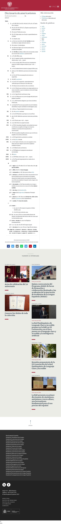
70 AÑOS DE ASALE (10, 264)
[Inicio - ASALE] (9, 5)
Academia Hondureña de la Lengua (15, 469)
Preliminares (45, 18)
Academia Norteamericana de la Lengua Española (18, 473)
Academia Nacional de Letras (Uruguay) (16, 467)
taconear (44, 46)
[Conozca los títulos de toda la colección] (17, 302)
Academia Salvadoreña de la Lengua (15, 442)
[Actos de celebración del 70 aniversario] (17, 274)
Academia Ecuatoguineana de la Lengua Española (18, 475)
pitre (15, 154)
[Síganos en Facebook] (8, 485)
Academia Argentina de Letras (13, 466)
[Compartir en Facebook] (8, 246)
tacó (43, 40)
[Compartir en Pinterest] (30, 246)
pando (17, 111)
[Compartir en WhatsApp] (21, 246)
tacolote (44, 42)
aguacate (18, 198)
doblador (21, 53)
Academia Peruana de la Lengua (14, 448)
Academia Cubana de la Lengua (14, 457)
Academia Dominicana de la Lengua (15, 462)
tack (43, 31)
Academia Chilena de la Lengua (14, 446)
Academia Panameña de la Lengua (14, 455)
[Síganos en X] (4, 485)
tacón (43, 44)
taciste (43, 28)
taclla (43, 35)
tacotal (43, 51)
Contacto (5, 505)
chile (32, 172)
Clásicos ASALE (9, 293)
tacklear (44, 33)
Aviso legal (6, 498)
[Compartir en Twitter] (12, 246)
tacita (43, 30)
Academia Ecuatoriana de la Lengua (15, 439)
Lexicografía (36, 264)
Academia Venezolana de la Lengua (15, 444)
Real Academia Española (12, 435)
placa (16, 139)
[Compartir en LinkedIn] (34, 246)
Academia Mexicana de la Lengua (14, 441)
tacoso (43, 49)
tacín (43, 26)
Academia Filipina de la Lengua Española (16, 453)
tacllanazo (44, 37)
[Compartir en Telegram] (25, 246)
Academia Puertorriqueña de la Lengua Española (18, 471)
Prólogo (44, 16)
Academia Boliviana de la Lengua (14, 460)
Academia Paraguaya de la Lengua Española (17, 458)
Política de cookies (8, 502)
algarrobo (21, 192)
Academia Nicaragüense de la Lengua (15, 464)
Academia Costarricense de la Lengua (15, 451)
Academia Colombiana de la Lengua (15, 437)
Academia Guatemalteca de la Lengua (15, 450)
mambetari (19, 79)
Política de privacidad (9, 500)
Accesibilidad (6, 503)
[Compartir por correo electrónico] (17, 246)
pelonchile (23, 190)
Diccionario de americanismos (20, 13)
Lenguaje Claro (37, 303)
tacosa (43, 48)
